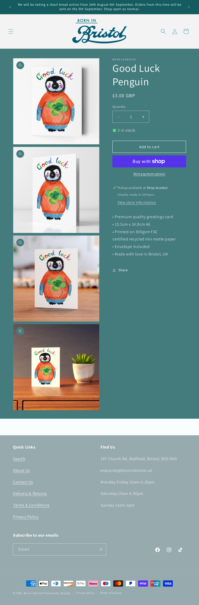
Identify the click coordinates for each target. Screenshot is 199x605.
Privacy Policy (25, 516)
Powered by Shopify (57, 593)
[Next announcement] (189, 7)
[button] (11, 31)
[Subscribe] (100, 549)
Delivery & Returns (30, 493)
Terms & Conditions (31, 505)
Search (19, 458)
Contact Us (23, 482)
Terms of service (111, 593)
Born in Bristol (34, 593)
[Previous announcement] (10, 7)
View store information (137, 202)
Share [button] (123, 270)
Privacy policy (85, 593)
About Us (21, 470)
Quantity (118, 106)
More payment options (149, 174)
